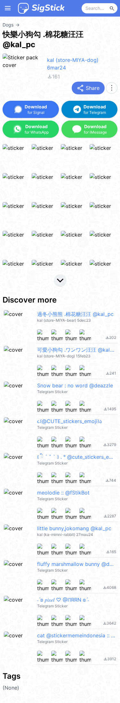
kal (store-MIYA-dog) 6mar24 (73, 64)
